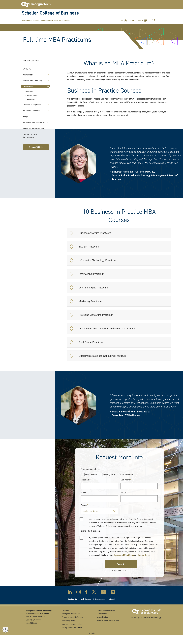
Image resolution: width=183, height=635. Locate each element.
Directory (65, 610)
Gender (84, 505)
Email (83, 492)
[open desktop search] (153, 20)
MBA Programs (46, 20)
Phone (123, 492)
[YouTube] (103, 592)
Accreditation (102, 617)
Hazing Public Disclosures (72, 627)
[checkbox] (83, 474)
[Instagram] (78, 592)
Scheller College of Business (50, 13)
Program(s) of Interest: (91, 469)
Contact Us (72, 599)
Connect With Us (36, 147)
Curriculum (66, 20)
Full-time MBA (57, 20)
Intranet (112, 599)
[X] (94, 592)
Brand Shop (100, 599)
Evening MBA (109, 474)
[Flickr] (113, 592)
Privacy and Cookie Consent (72, 617)
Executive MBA (126, 474)
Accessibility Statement (106, 610)
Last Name (125, 479)
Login (92, 633)
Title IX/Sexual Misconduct (72, 624)
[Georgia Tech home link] (36, 4)
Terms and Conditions (124, 555)
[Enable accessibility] (5, 630)
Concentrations (31, 95)
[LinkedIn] (70, 592)
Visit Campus (86, 599)
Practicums (30, 99)
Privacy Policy (144, 555)
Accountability (102, 613)
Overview (29, 91)
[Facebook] (86, 592)
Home (24, 20)
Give (132, 20)
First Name (85, 479)
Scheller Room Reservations (108, 620)
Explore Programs (33, 20)
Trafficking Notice (68, 620)
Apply (124, 20)
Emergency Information (71, 613)
